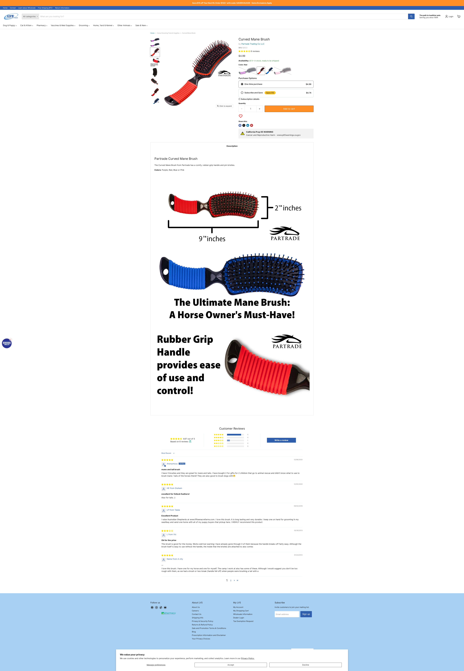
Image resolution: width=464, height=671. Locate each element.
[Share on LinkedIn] (247, 125)
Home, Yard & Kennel (103, 25)
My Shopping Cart (241, 611)
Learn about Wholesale (27, 8)
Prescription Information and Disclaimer (209, 635)
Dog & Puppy (9, 25)
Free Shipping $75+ (45, 8)
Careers (195, 611)
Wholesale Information (242, 614)
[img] (167, 460)
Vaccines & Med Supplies (62, 25)
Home (5, 8)
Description (232, 146)
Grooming (84, 25)
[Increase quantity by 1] (260, 109)
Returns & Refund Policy (202, 625)
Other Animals (124, 25)
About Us (196, 607)
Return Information (62, 8)
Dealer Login (238, 618)
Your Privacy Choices (201, 639)
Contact (13, 8)
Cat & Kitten (26, 25)
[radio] (276, 84)
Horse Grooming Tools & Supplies (168, 33)
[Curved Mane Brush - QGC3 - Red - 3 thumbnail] (155, 52)
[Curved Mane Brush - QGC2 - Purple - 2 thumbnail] (155, 45)
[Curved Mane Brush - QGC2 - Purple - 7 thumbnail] (155, 92)
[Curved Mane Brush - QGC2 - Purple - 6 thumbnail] (155, 82)
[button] (245, 51)
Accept (231, 665)
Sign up (306, 614)
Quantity (242, 103)
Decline (305, 665)
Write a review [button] (281, 440)
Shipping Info (197, 618)
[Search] (411, 16)
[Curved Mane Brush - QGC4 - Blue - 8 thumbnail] (155, 102)
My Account (238, 607)
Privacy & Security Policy (202, 621)
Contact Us (196, 614)
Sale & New (140, 25)
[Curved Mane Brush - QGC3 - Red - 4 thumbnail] (155, 62)
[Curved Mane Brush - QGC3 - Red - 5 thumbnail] (155, 72)
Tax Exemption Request (243, 621)
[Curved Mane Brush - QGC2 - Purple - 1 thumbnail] (155, 40)
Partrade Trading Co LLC (252, 44)
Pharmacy (41, 25)
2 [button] (230, 580)
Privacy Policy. (247, 658)
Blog (194, 632)
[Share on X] (243, 125)
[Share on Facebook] (240, 125)
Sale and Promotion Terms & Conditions (209, 628)
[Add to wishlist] (241, 116)
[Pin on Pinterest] (251, 125)
